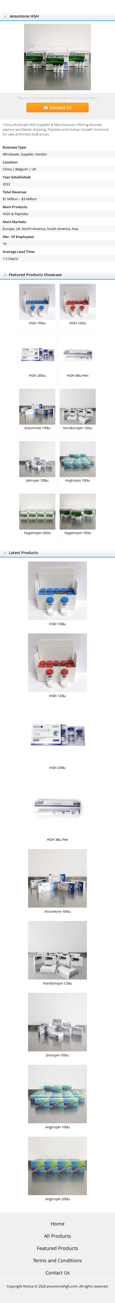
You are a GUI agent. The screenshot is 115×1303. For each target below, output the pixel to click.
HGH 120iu (77, 323)
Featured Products (57, 1248)
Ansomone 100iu (37, 427)
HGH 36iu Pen (78, 375)
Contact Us (60, 107)
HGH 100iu (37, 323)
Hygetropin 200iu (37, 532)
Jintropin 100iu (37, 480)
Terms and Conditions (57, 1260)
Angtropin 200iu (57, 1199)
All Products (57, 1236)
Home (57, 1223)
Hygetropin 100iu (77, 532)
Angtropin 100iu (77, 480)
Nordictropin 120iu (77, 427)
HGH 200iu (37, 375)
